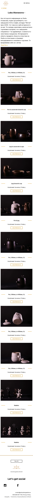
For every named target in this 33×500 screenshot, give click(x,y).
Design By (7, 496)
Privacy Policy (27, 494)
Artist (4, 8)
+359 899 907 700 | (17, 494)
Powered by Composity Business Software (21, 496)
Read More (4, 45)
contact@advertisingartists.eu (23, 492)
